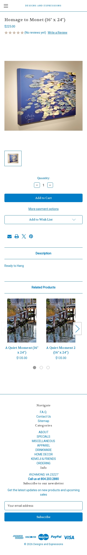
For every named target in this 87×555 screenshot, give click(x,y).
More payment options (44, 209)
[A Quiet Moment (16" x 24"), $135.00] (21, 321)
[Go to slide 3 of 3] (48, 367)
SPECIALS (43, 436)
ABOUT (44, 432)
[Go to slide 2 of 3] (41, 367)
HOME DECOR (43, 454)
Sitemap (43, 421)
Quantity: (43, 178)
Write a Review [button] (57, 32)
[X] (24, 236)
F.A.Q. (43, 412)
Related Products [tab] (44, 287)
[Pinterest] (31, 236)
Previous (5, 328)
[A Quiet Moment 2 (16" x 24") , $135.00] (60, 321)
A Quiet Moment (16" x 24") (21, 350)
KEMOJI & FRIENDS (43, 458)
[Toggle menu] (6, 6)
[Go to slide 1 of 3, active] (34, 367)
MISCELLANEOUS (43, 441)
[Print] (17, 236)
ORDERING (43, 463)
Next (77, 328)
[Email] (9, 236)
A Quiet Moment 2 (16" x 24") (60, 350)
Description (43, 253)
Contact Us (43, 416)
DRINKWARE (43, 450)
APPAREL (43, 445)
